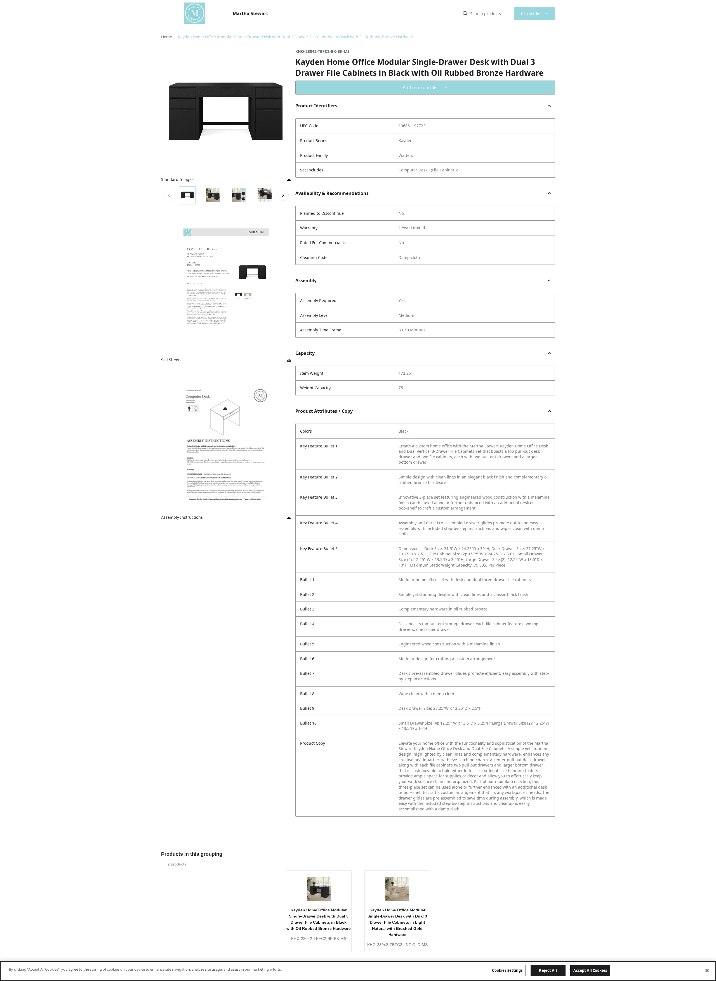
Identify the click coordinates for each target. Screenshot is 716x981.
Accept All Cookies (590, 970)
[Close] (707, 970)
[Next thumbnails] (283, 195)
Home (166, 36)
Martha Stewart (250, 13)
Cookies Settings (507, 970)
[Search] (465, 13)
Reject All (548, 970)
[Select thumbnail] (187, 195)
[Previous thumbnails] (169, 195)
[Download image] (289, 179)
